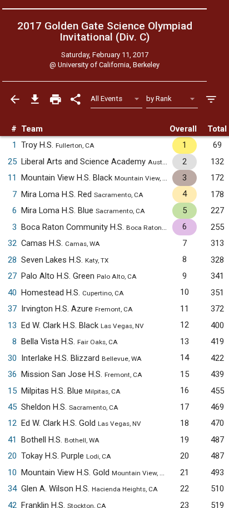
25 (12, 162)
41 (12, 440)
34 (12, 489)
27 (12, 276)
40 (12, 293)
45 (12, 407)
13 (12, 325)
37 (12, 309)
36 (12, 374)
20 (12, 456)
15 (12, 391)
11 (12, 178)
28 (12, 260)
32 (12, 243)
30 (12, 358)
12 (12, 423)
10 (12, 472)
